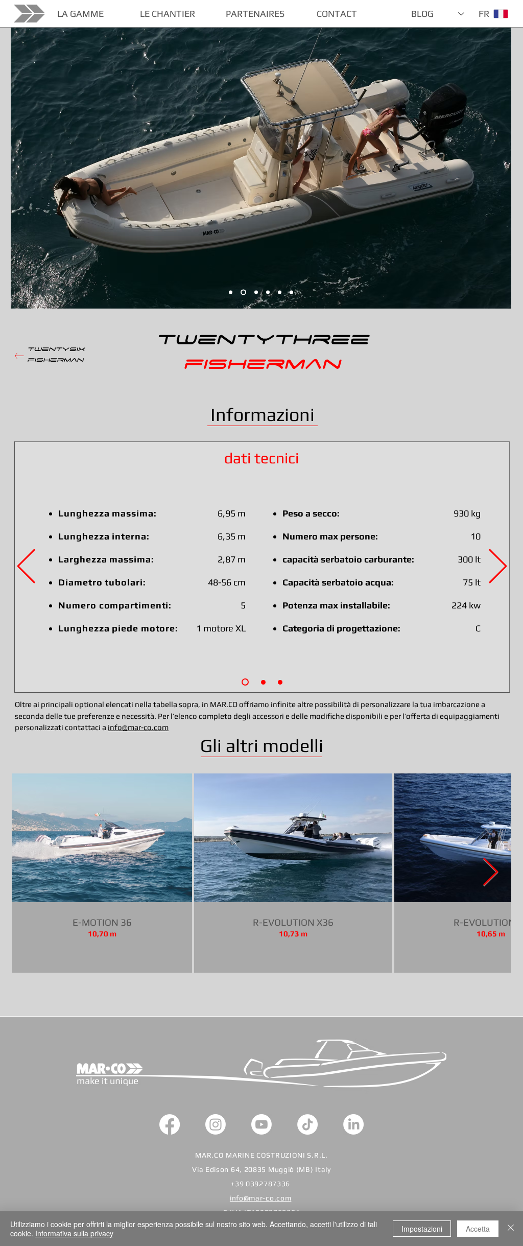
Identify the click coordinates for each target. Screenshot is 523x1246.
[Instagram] (215, 1124)
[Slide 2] (279, 292)
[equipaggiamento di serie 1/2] (263, 682)
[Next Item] (491, 873)
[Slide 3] (230, 292)
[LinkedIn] (353, 1124)
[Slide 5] (291, 292)
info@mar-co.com (138, 727)
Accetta (478, 1229)
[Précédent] (26, 566)
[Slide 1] (256, 292)
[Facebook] (169, 1124)
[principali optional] (280, 682)
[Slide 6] (243, 292)
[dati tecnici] (245, 682)
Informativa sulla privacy (74, 1233)
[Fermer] (511, 1228)
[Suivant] (498, 566)
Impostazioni (421, 1229)
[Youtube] (261, 1124)
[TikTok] (307, 1124)
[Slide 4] (268, 292)
